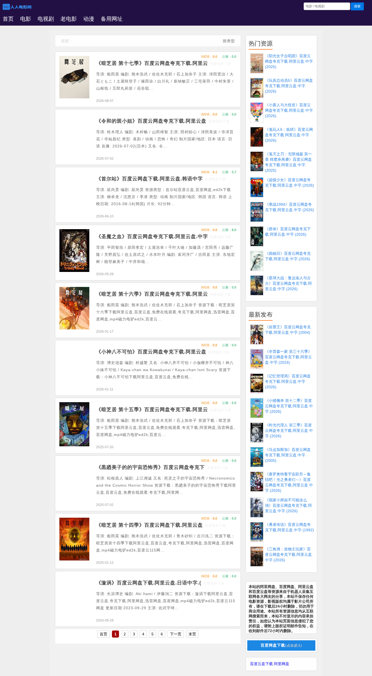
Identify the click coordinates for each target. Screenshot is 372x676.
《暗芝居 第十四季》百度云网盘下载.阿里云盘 (161, 525)
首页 (8, 19)
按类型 (229, 41)
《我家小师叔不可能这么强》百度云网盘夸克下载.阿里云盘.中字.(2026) (288, 505)
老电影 (68, 19)
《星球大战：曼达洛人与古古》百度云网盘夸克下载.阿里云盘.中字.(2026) (288, 283)
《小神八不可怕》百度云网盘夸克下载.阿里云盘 (162, 351)
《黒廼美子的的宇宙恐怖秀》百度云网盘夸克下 (162, 467)
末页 (192, 634)
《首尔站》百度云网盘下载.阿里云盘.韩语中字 (161, 178)
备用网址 (112, 19)
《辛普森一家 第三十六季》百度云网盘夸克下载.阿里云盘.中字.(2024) (288, 357)
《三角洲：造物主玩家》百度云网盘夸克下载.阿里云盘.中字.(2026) (289, 554)
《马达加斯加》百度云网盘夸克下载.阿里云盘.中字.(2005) (288, 455)
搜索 (357, 6)
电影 (25, 19)
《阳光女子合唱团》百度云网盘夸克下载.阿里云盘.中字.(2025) (289, 61)
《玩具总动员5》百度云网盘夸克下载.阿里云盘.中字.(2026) (289, 85)
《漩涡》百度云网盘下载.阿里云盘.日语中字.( (160, 583)
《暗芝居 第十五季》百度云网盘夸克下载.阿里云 (163, 409)
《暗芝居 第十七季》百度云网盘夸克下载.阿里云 (163, 63)
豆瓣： (229, 57)
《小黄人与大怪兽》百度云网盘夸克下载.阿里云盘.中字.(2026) (289, 110)
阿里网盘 (281, 664)
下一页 (175, 634)
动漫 (88, 19)
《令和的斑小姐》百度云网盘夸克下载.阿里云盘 (162, 121)
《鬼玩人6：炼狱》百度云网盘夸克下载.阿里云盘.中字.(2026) (289, 135)
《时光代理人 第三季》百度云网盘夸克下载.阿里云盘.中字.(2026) (289, 430)
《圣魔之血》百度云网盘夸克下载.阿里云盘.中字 (163, 236)
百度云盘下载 (261, 664)
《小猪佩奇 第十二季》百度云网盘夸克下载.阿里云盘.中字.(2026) (289, 406)
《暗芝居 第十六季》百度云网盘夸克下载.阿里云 (163, 294)
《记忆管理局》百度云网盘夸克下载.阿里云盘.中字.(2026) (288, 381)
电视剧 (46, 19)
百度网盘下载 (281, 645)
